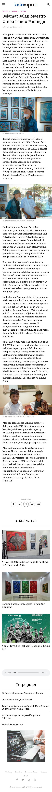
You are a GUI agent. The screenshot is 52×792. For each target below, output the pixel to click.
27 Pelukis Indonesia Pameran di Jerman (22, 693)
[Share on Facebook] (13, 504)
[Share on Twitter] (19, 504)
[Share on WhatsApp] (26, 504)
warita (23, 11)
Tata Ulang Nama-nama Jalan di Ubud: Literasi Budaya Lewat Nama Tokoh (25, 707)
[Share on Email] (38, 504)
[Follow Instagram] (29, 779)
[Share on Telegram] (32, 504)
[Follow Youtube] (35, 779)
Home (5, 11)
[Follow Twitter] (23, 779)
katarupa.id (20, 787)
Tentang (8, 772)
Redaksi (18, 772)
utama (14, 11)
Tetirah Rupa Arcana (12, 724)
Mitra (26, 775)
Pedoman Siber (31, 772)
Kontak (44, 772)
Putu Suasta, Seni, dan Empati (17, 699)
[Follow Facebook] (17, 779)
